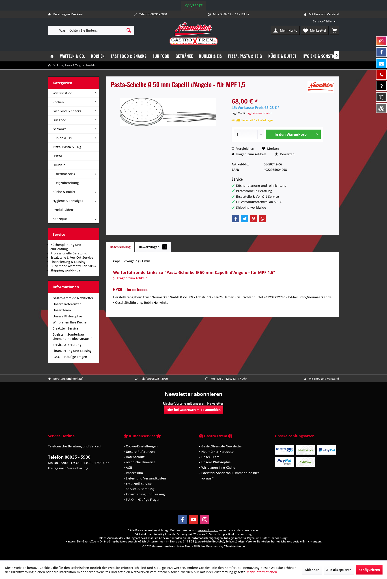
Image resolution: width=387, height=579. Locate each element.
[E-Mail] (262, 218)
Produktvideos (63, 210)
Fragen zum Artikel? (250, 154)
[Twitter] (244, 218)
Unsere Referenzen (67, 304)
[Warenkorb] (334, 30)
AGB (129, 467)
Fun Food (59, 120)
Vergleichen (244, 148)
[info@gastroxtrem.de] (381, 63)
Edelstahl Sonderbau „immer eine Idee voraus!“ (72, 336)
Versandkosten (207, 530)
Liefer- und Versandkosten (146, 478)
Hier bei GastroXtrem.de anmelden (194, 410)
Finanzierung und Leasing (72, 351)
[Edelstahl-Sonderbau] (381, 108)
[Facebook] (235, 218)
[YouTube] (193, 519)
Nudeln (59, 165)
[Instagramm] (381, 41)
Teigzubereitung (66, 183)
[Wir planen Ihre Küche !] (381, 97)
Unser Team (62, 310)
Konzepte (194, 5)
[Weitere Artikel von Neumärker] (320, 87)
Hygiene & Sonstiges (68, 201)
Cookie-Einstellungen (142, 446)
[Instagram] (204, 519)
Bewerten (287, 154)
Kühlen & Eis (62, 138)
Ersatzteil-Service (65, 328)
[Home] (52, 56)
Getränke (60, 129)
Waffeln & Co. (63, 93)
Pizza (58, 156)
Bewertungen (152, 247)
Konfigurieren (369, 570)
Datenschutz (135, 457)
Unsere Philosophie (67, 316)
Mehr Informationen (262, 572)
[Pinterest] (253, 218)
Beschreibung (120, 247)
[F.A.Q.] (381, 86)
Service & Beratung (67, 345)
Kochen (58, 102)
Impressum (134, 473)
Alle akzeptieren (338, 570)
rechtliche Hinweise (140, 462)
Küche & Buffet (64, 192)
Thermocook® (64, 174)
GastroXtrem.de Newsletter (73, 298)
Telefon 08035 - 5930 (69, 457)
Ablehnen (312, 570)
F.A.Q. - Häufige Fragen (70, 357)
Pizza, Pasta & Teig (67, 147)
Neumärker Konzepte (217, 451)
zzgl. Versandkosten (259, 113)
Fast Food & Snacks (67, 111)
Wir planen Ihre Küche (69, 322)
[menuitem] (324, 21)
